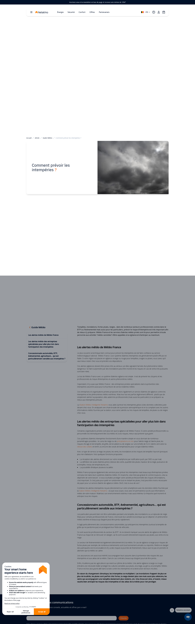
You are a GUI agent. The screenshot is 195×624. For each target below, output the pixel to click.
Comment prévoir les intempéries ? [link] (68, 138)
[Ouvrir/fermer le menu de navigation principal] (31, 12)
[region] (97, 2)
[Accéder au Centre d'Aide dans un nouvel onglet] (153, 12)
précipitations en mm (125, 441)
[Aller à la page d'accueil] (45, 12)
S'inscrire (123, 618)
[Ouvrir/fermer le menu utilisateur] (158, 12)
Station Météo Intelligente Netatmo (94, 405)
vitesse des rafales (84, 446)
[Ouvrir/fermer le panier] (163, 12)
